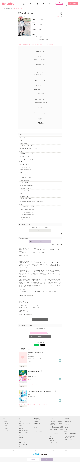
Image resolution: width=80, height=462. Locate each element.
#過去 (28, 364)
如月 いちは (30, 373)
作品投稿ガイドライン (21, 450)
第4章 (21, 172)
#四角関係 (51, 44)
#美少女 (30, 364)
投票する (40, 336)
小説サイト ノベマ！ (69, 439)
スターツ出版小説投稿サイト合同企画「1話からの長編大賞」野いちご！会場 (57, 435)
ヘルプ (62, 450)
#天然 (36, 384)
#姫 (39, 364)
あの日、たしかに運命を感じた (27, 145)
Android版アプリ (68, 421)
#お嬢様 (22, 384)
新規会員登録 (73, 3)
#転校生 (33, 44)
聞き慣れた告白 (23, 174)
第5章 (21, 193)
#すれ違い (37, 44)
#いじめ (36, 364)
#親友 (29, 44)
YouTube (66, 427)
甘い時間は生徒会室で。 (34, 371)
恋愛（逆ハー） (22, 425)
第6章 (21, 204)
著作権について (56, 450)
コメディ (20, 439)
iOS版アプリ (67, 419)
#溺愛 (42, 364)
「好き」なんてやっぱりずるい (27, 209)
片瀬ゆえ (58, 16)
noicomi (35, 427)
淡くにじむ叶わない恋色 (25, 196)
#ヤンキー (49, 364)
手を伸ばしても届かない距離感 (27, 167)
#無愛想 (43, 404)
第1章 (21, 140)
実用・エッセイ (22, 442)
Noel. (20, 255)
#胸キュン (46, 44)
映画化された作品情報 (38, 431)
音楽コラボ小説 (6, 428)
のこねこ (21, 314)
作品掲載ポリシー (30, 450)
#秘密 (24, 404)
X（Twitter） (67, 425)
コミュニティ (6, 430)
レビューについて (57, 233)
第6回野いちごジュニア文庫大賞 (56, 421)
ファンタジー (21, 435)
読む (47, 459)
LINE (66, 429)
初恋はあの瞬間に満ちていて (26, 180)
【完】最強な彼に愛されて (35, 352)
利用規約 (13, 450)
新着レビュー (6, 423)
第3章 (21, 161)
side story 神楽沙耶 (24, 182)
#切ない (41, 44)
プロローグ (22, 137)
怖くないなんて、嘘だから (26, 190)
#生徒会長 (32, 384)
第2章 (21, 151)
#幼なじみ (25, 44)
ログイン (66, 3)
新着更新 (5, 425)
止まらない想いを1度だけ (25, 177)
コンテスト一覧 (52, 419)
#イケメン (21, 44)
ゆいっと (30, 394)
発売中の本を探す (37, 419)
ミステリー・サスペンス (23, 432)
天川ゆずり (21, 295)
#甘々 (26, 384)
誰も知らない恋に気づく (25, 164)
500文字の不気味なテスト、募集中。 (56, 429)
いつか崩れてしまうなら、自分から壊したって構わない (32, 201)
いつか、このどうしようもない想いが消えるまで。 (41, 391)
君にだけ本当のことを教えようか (27, 169)
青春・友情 (21, 428)
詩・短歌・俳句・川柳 (23, 444)
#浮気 (31, 404)
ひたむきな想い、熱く (25, 156)
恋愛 (20, 421)
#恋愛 (20, 384)
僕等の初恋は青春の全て (25, 217)
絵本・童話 (21, 441)
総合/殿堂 (21, 419)
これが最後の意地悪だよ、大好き (27, 212)
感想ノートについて (56, 244)
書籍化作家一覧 (37, 423)
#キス (37, 404)
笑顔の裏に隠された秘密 (25, 198)
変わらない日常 (23, 143)
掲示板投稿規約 (38, 450)
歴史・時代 (21, 437)
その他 (20, 446)
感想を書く (40, 241)
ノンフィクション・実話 (23, 430)
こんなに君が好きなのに (25, 188)
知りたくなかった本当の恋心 (26, 185)
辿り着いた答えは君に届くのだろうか (28, 214)
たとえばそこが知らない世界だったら (28, 206)
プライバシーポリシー (47, 450)
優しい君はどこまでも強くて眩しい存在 (28, 148)
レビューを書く (40, 230)
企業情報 (66, 450)
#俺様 (34, 364)
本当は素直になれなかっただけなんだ (28, 153)
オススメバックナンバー (54, 442)
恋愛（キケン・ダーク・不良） (24, 423)
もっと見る (40, 319)
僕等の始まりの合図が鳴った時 (27, 159)
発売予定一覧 (36, 421)
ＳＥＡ (29, 354)
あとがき (22, 219)
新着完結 (5, 421)
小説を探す (6, 419)
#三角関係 (27, 404)
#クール (40, 404)
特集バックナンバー (53, 440)
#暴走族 (20, 364)
